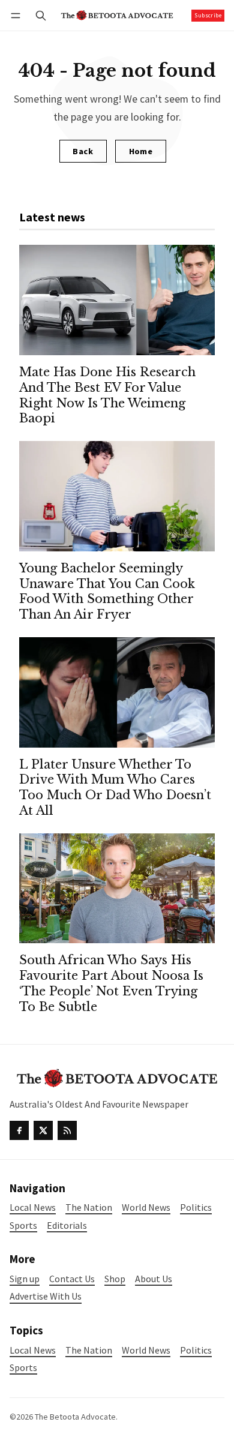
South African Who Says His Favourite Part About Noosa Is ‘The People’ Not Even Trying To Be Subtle (111, 983)
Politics (196, 1350)
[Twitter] (43, 1130)
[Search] (41, 15)
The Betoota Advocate (75, 1416)
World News (146, 1350)
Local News (33, 1350)
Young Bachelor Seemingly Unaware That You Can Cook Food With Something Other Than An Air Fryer (107, 591)
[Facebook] (19, 1130)
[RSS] (67, 1130)
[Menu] (18, 15)
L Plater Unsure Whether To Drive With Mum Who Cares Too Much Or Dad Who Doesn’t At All (115, 787)
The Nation (88, 1350)
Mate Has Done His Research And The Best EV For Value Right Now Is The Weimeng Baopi (107, 395)
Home (141, 151)
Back (83, 151)
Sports (23, 1367)
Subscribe (207, 15)
